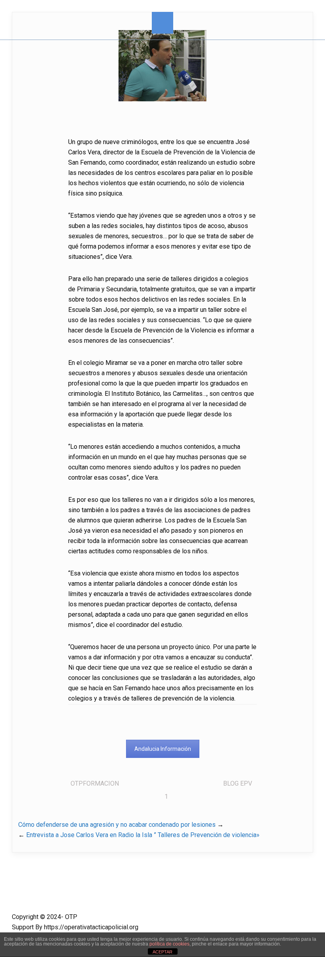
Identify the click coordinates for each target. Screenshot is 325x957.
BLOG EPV (237, 783)
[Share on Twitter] (7, 275)
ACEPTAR (162, 951)
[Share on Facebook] (7, 259)
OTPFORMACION (95, 783)
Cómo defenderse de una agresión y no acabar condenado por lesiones (117, 824)
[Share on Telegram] (7, 338)
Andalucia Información (162, 749)
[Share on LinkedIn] (7, 291)
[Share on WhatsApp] (7, 322)
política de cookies (169, 944)
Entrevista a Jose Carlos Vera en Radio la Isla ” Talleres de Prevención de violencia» (143, 835)
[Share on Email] (7, 307)
